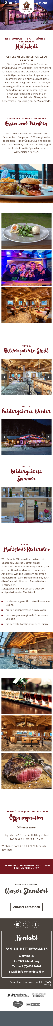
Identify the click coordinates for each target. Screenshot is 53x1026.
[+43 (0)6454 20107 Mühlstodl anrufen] (26, 924)
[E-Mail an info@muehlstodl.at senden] (11, 2)
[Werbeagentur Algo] (48, 982)
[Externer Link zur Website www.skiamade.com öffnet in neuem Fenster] (33, 1005)
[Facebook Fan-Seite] (35, 924)
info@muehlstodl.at (31, 971)
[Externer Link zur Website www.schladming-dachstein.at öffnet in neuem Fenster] (39, 995)
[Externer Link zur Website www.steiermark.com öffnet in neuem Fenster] (18, 1005)
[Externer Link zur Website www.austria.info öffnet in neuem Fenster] (18, 995)
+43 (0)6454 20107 (29, 966)
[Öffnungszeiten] (17, 2)
